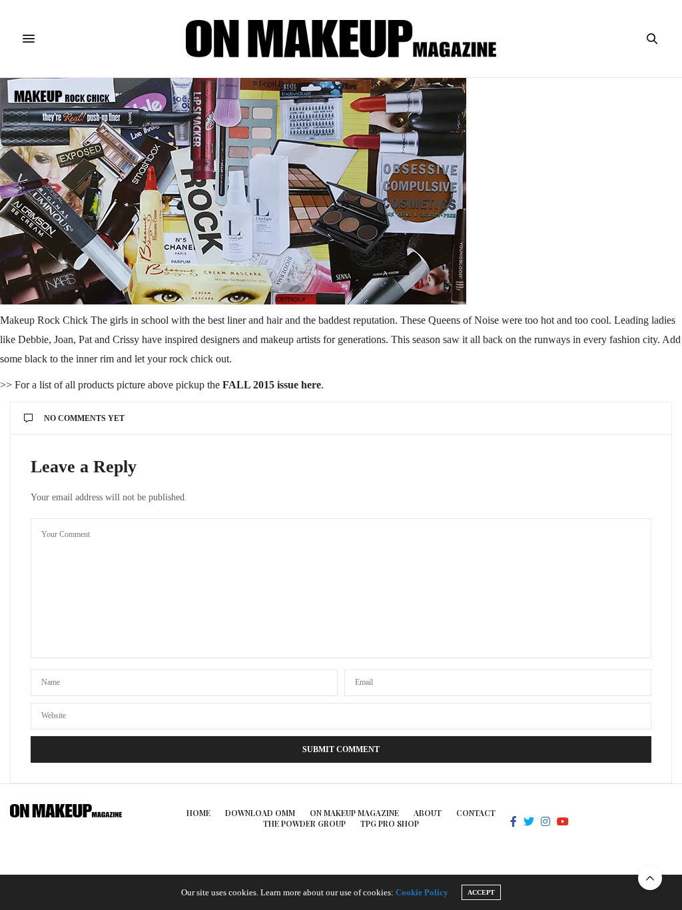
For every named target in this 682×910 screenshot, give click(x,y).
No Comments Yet (84, 418)
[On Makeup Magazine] (341, 38)
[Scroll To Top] (650, 878)
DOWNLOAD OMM (260, 812)
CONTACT (476, 812)
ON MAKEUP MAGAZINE (354, 812)
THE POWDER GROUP (304, 823)
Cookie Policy (422, 892)
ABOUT (428, 812)
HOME (198, 812)
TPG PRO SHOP (389, 823)
